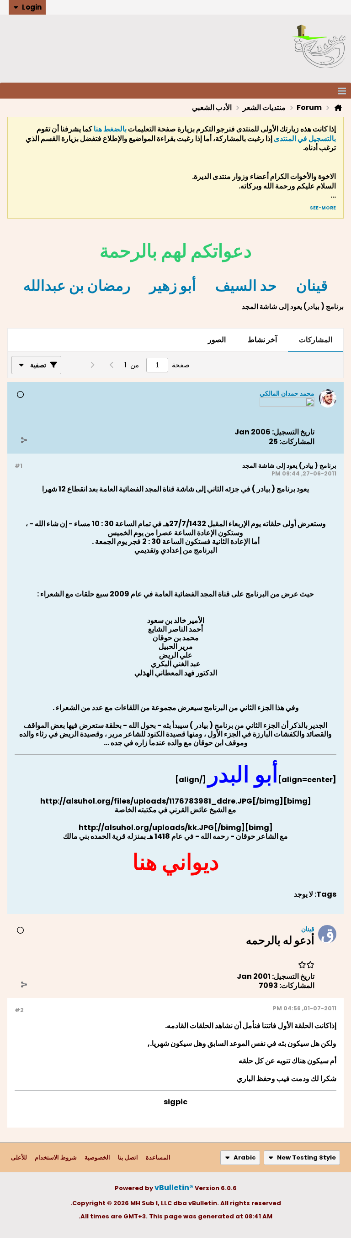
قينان (312, 285)
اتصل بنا (128, 1157)
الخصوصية (97, 1157)
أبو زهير (172, 285)
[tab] (315, 340)
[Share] (24, 440)
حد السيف (246, 285)
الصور (217, 339)
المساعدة (158, 1157)
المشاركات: (296, 441)
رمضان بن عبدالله (76, 285)
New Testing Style (306, 1157)
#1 (18, 466)
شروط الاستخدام (56, 1157)
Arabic (245, 1157)
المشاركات (315, 339)
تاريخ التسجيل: (293, 432)
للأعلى (19, 1157)
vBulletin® (173, 1187)
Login (32, 7)
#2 (19, 1010)
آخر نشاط (262, 339)
